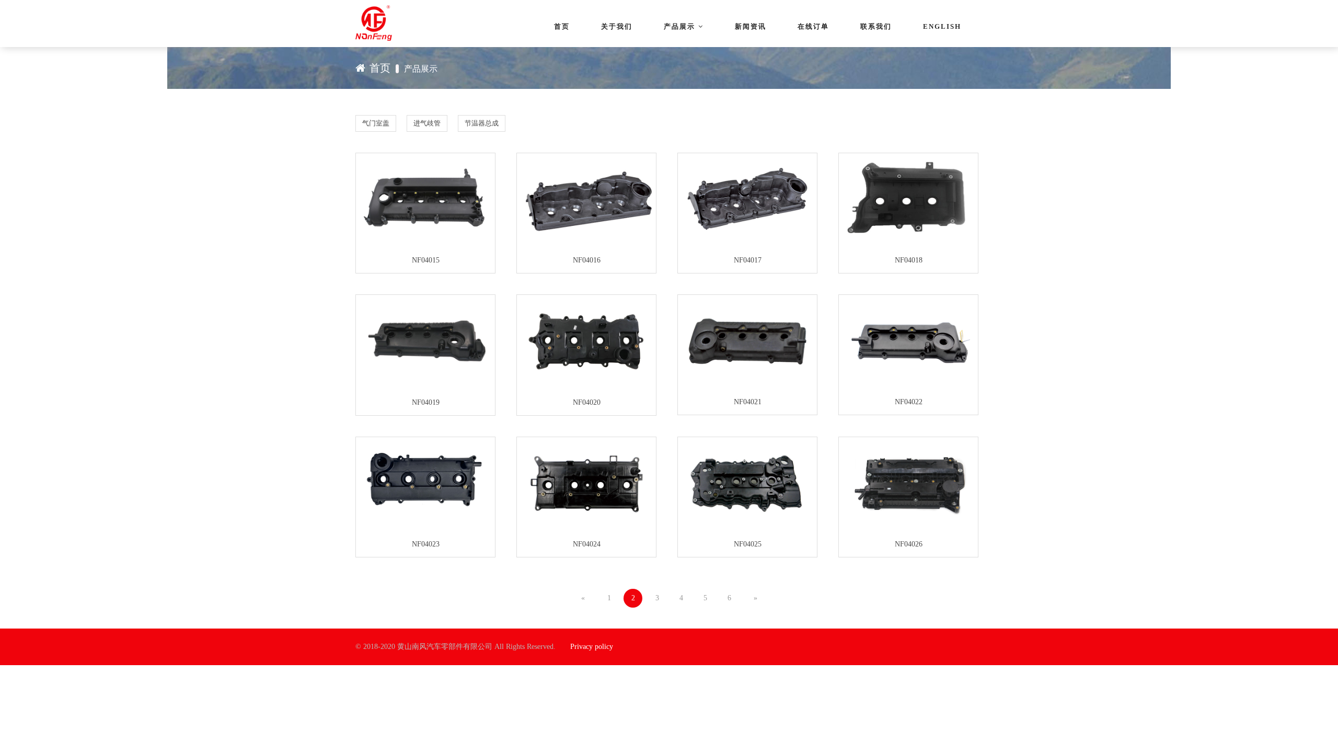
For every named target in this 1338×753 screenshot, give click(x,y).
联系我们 (876, 26)
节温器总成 (482, 123)
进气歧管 (427, 123)
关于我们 (616, 26)
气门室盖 (375, 123)
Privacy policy (591, 647)
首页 (562, 26)
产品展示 (679, 26)
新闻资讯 (750, 26)
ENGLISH (942, 26)
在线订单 (813, 26)
